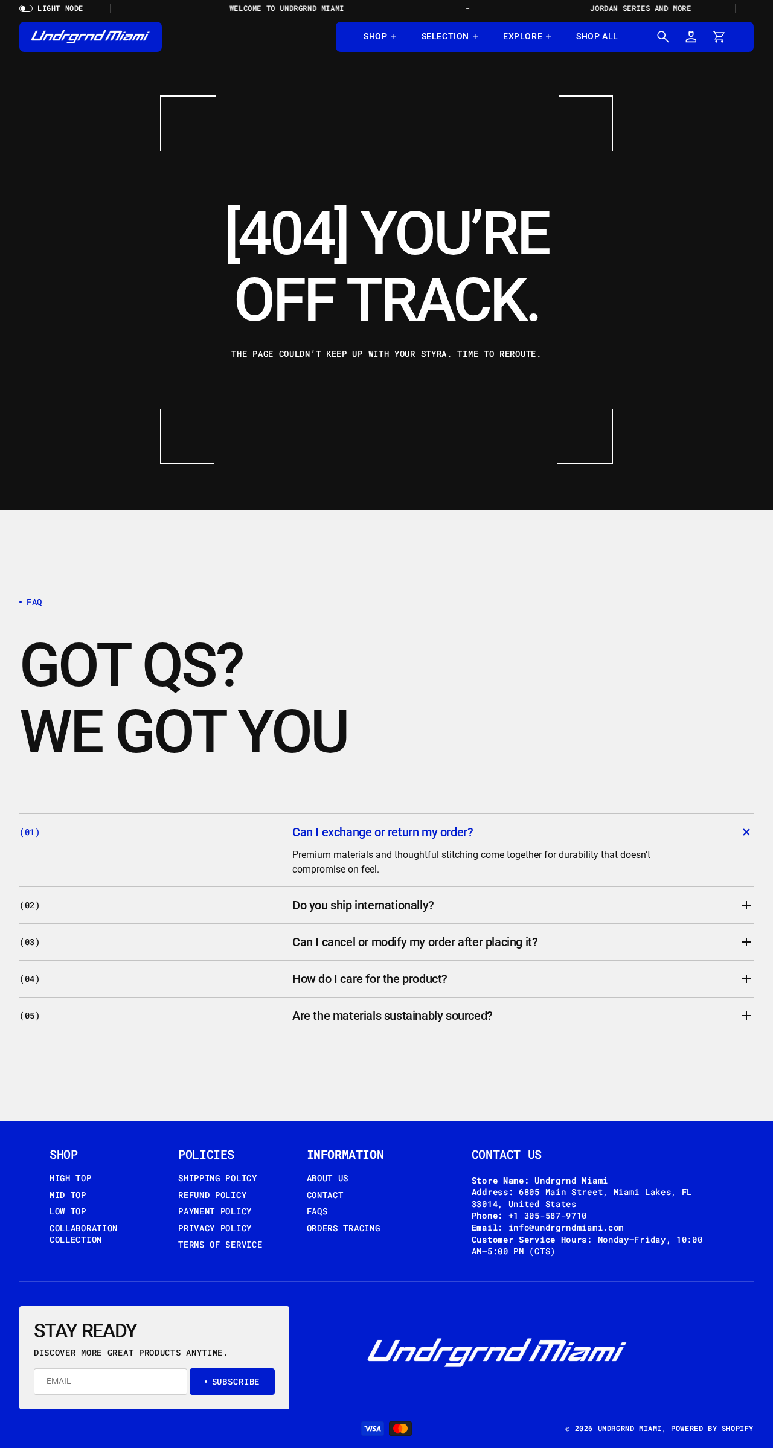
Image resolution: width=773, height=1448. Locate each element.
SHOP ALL (597, 36)
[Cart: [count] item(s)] (719, 37)
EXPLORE (522, 36)
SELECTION (445, 36)
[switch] (55, 8)
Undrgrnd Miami (630, 1428)
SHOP (375, 36)
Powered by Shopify (712, 1428)
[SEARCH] (663, 37)
